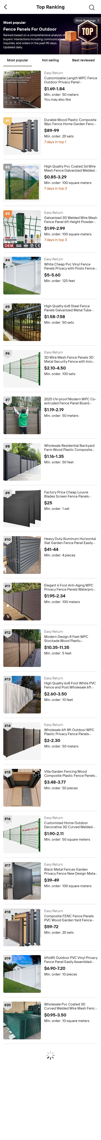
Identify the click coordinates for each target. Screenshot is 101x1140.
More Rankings (86, 20)
